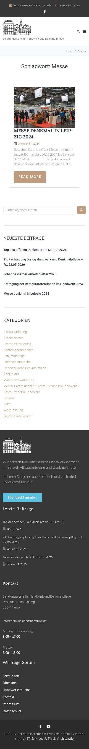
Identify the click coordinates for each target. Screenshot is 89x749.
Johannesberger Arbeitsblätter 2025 (29, 274)
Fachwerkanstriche (17, 362)
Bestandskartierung (17, 344)
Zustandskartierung (17, 416)
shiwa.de (67, 738)
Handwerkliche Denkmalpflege (24, 368)
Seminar (9, 398)
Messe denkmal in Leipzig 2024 (26, 293)
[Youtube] (48, 726)
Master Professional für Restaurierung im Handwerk (40, 386)
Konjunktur (11, 374)
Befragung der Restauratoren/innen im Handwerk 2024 (43, 284)
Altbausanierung (15, 332)
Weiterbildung (13, 410)
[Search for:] (39, 210)
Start (70, 51)
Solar (7, 404)
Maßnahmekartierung (18, 380)
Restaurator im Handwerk (21, 392)
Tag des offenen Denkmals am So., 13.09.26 (35, 250)
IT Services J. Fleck (41, 738)
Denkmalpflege (13, 356)
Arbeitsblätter (13, 338)
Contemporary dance (18, 350)
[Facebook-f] (40, 726)
